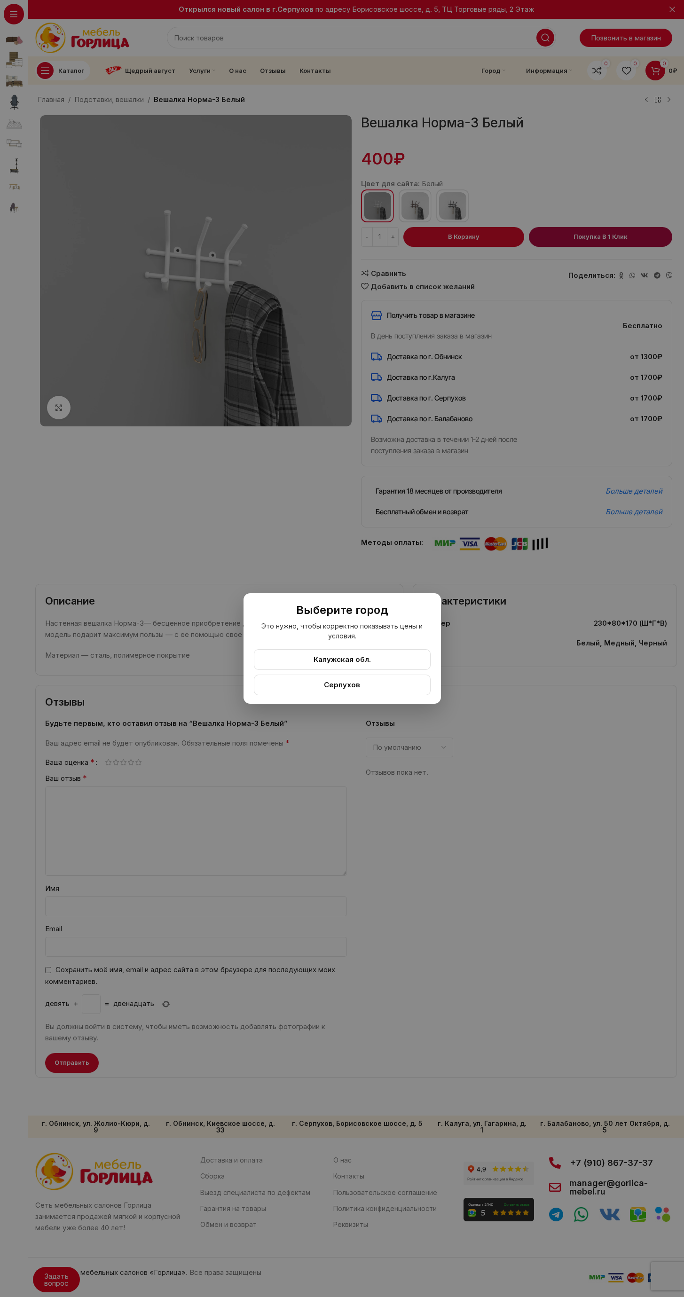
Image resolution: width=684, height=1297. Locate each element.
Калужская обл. (342, 659)
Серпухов (342, 684)
